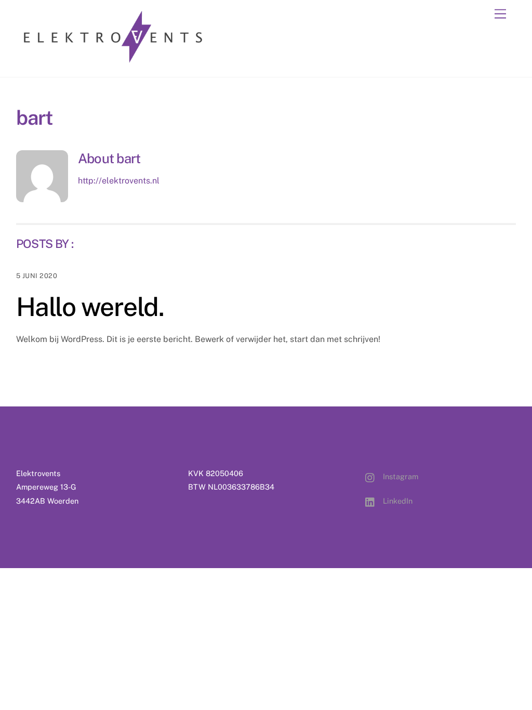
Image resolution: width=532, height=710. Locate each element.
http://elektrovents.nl (118, 181)
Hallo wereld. (90, 307)
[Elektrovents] (113, 58)
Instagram (399, 476)
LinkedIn (397, 500)
